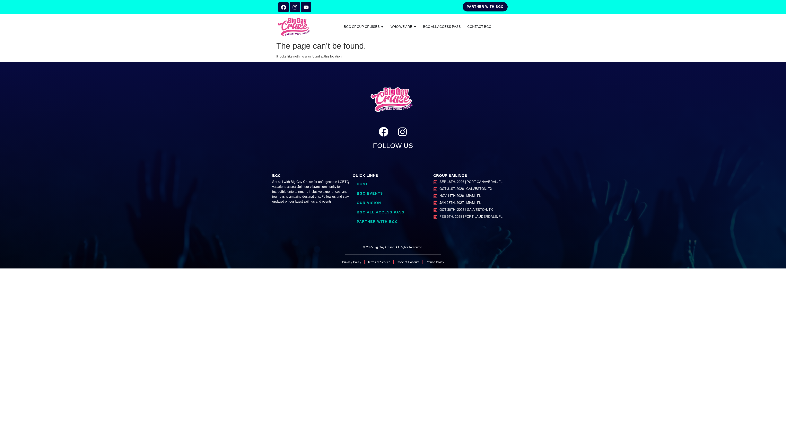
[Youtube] (306, 7)
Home (363, 184)
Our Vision (369, 203)
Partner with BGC (377, 222)
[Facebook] (283, 7)
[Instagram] (295, 7)
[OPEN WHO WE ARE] (415, 26)
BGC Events (370, 193)
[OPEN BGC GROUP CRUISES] (382, 26)
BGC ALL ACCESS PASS (380, 212)
